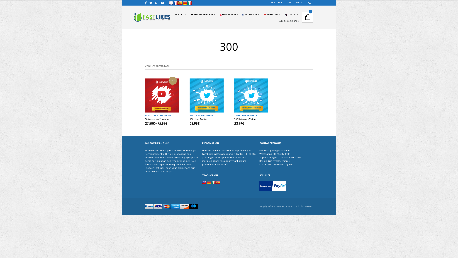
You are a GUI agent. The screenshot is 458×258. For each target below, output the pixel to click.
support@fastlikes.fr (278, 150)
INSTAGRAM (229, 14)
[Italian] (213, 183)
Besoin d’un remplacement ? (274, 161)
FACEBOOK (250, 14)
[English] (204, 183)
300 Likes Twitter (198, 119)
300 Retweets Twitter (245, 119)
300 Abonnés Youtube (157, 119)
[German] (209, 183)
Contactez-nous (294, 3)
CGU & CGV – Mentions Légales (276, 164)
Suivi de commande (289, 21)
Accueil (182, 14)
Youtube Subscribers (158, 115)
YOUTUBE (272, 14)
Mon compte (277, 3)
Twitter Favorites (201, 115)
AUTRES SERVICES (203, 14)
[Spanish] (218, 183)
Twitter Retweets (245, 115)
